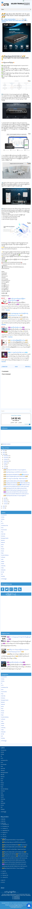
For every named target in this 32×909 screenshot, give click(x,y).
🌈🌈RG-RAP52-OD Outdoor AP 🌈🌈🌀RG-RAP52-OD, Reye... (16, 484)
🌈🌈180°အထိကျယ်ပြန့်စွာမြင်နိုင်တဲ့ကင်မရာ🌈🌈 (18, 340)
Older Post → (28, 366)
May (5, 468)
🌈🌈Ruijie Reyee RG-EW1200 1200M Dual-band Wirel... (15, 488)
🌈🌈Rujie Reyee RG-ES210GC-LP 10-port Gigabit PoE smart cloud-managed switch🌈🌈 (15, 15)
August (5, 463)
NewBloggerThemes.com (16, 907)
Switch (22, 20)
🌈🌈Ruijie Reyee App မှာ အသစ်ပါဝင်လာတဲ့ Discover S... (15, 472)
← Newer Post (4, 366)
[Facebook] (3, 591)
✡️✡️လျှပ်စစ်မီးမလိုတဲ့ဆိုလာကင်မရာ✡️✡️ (16, 327)
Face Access (4, 529)
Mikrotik (3, 540)
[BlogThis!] (3, 293)
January (5, 503)
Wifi (2, 574)
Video (2, 567)
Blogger (29, 903)
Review (16, 20)
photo (14, 20)
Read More (8, 309)
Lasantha (24, 904)
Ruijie (20, 20)
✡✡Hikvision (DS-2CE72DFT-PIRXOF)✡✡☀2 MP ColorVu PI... (16, 493)
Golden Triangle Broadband (9, 19)
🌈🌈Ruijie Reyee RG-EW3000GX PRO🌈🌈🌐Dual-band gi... (16, 474)
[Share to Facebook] (6, 293)
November (6, 457)
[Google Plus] (11, 591)
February (6, 501)
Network (10, 20)
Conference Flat (4, 525)
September (6, 461)
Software (3, 557)
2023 (4, 506)
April (5, 498)
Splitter (2, 561)
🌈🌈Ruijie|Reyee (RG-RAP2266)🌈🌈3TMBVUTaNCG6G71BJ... (16, 482)
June (5, 466)
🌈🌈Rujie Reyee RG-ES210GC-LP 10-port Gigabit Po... (15, 469)
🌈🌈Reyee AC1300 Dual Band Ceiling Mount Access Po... (15, 490)
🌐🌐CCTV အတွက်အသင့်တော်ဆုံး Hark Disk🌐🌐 (18, 352)
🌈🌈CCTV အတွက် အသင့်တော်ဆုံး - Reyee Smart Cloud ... (15, 478)
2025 (4, 452)
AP (1, 521)
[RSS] (20, 591)
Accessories (4, 515)
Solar (2, 559)
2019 (4, 508)
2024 (4, 454)
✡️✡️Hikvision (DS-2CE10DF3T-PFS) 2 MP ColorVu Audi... (15, 492)
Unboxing (3, 565)
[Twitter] (7, 591)
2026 (4, 450)
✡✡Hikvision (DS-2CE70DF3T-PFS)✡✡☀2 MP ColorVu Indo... (16, 486)
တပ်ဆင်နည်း (4, 578)
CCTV (25, 19)
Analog (2, 519)
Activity (2, 517)
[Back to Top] (29, 906)
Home (16, 366)
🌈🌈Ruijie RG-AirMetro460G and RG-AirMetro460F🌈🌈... (15, 476)
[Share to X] (5, 293)
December (6, 455)
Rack (2, 546)
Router (2, 550)
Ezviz (2, 527)
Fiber (2, 531)
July (5, 464)
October (5, 459)
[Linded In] (16, 591)
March (5, 500)
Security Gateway (4, 555)
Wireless (3, 576)
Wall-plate (3, 570)
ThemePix (12, 904)
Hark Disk (3, 534)
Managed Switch (4, 20)
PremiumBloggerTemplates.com (16, 906)
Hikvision (3, 536)
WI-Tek (2, 572)
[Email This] (2, 293)
